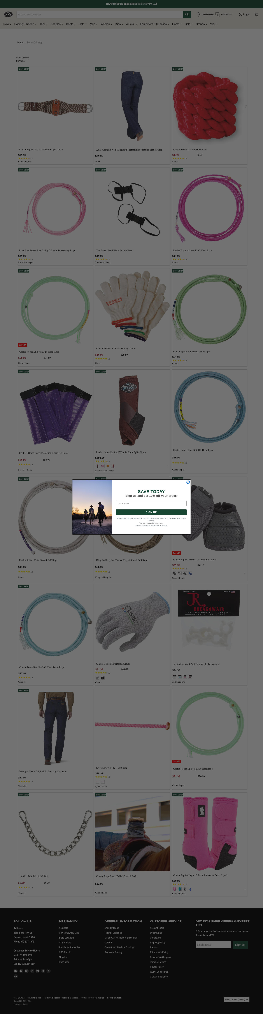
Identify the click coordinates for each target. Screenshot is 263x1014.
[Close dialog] (188, 482)
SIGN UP (151, 512)
